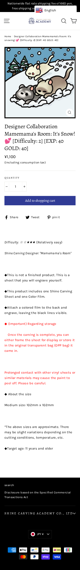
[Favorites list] (68, 20)
